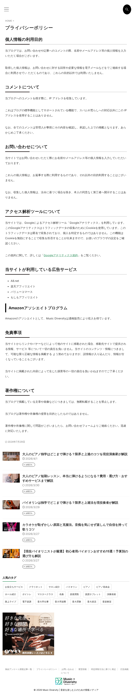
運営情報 (82, 669)
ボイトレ (26, 594)
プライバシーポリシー (46, 669)
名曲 (61, 594)
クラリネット (35, 586)
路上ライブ (10, 601)
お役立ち (29, 465)
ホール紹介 (10, 594)
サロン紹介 (54, 586)
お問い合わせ (68, 669)
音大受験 (76, 601)
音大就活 (91, 601)
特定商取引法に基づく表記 (103, 669)
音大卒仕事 (43, 601)
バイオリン (71, 586)
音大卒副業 (60, 601)
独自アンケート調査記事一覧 (18, 669)
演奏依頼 (111, 594)
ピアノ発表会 (103, 586)
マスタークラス (45, 594)
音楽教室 (106, 601)
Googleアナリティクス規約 (61, 255)
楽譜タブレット (93, 594)
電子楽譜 (26, 601)
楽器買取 (74, 594)
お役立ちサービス (14, 586)
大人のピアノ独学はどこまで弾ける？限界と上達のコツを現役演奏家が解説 (75, 454)
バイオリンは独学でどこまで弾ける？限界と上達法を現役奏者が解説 (70, 502)
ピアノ (86, 586)
